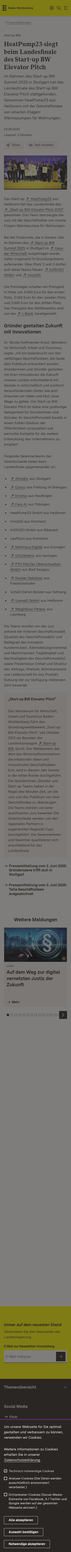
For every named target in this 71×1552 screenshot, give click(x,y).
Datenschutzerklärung (22, 1460)
